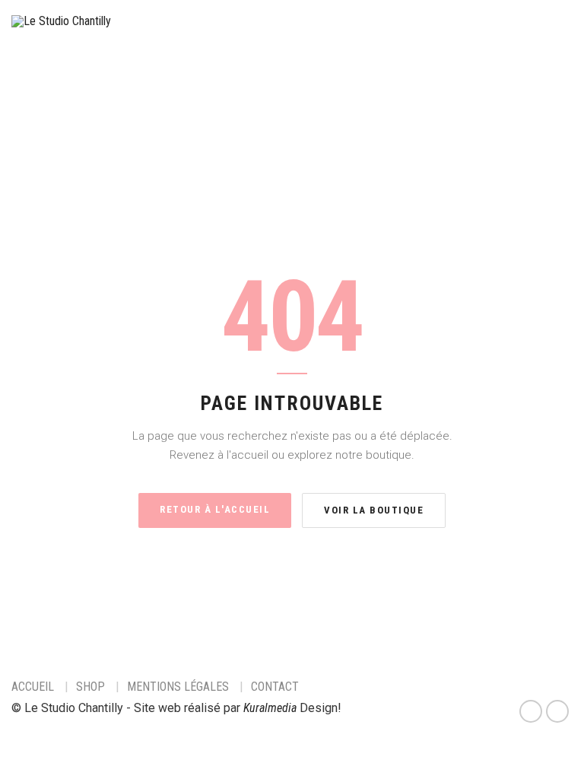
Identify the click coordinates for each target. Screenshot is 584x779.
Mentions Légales (178, 686)
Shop (90, 686)
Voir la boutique (374, 510)
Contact (275, 686)
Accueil (32, 686)
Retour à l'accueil (215, 509)
